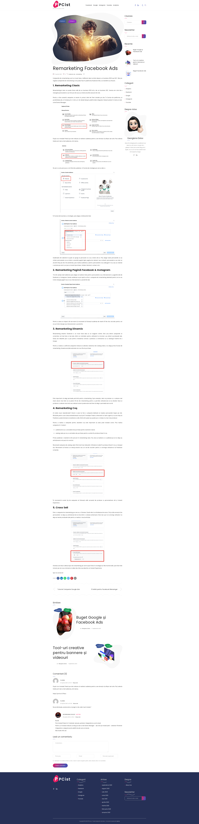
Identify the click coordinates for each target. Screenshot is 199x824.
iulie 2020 (105, 792)
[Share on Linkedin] (61, 578)
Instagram (102, 5)
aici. (66, 730)
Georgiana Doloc (86, 628)
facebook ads (72, 74)
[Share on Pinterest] (71, 578)
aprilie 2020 (105, 802)
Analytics (116, 5)
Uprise (118, 821)
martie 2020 (105, 805)
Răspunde (75, 682)
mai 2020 (104, 799)
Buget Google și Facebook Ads (91, 620)
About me (129, 785)
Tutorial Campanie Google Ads (69, 589)
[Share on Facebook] (58, 578)
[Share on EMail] (75, 578)
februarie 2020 (106, 809)
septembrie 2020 (107, 785)
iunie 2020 (105, 795)
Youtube (109, 5)
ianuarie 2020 (106, 812)
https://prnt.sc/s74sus (59, 693)
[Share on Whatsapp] (65, 578)
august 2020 (105, 788)
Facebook (89, 5)
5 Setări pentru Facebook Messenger (104, 589)
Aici (80, 100)
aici (58, 338)
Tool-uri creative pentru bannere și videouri (70, 652)
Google (95, 5)
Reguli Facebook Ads (139, 71)
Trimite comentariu (60, 765)
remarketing (79, 74)
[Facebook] (135, 5)
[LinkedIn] (138, 5)
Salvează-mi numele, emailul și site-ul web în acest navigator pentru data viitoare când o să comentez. (80, 760)
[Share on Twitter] (68, 578)
